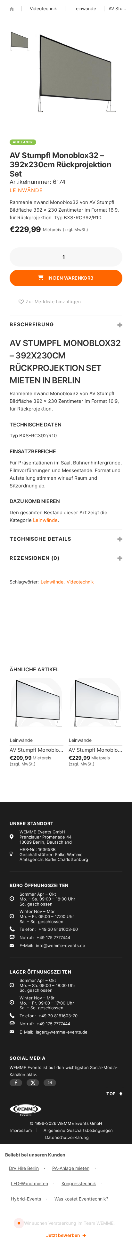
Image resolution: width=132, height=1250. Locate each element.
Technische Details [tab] (40, 539)
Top (111, 1093)
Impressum (21, 1130)
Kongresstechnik (79, 1183)
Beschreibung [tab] (32, 324)
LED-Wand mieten (29, 1183)
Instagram (50, 1082)
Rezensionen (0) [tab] (35, 558)
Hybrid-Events (26, 1198)
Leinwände (84, 8)
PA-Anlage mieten (70, 1168)
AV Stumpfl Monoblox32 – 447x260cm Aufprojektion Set (95, 750)
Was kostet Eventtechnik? (81, 1198)
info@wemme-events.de (60, 945)
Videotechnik (43, 8)
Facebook (16, 1082)
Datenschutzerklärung (66, 1137)
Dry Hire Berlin (24, 1168)
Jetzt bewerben (66, 1235)
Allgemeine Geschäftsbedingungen (78, 1130)
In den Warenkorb (70, 278)
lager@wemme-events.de (61, 1032)
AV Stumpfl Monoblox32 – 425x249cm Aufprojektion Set (36, 750)
